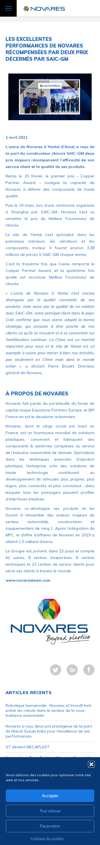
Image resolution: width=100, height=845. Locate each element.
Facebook (88, 669)
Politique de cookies (47, 838)
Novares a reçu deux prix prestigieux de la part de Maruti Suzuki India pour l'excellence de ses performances (49, 731)
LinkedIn (72, 669)
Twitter (55, 669)
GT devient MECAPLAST (27, 746)
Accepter (50, 795)
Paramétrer (50, 826)
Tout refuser (50, 811)
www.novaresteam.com (28, 580)
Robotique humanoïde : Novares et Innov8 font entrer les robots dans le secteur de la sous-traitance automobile (48, 710)
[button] (91, 764)
